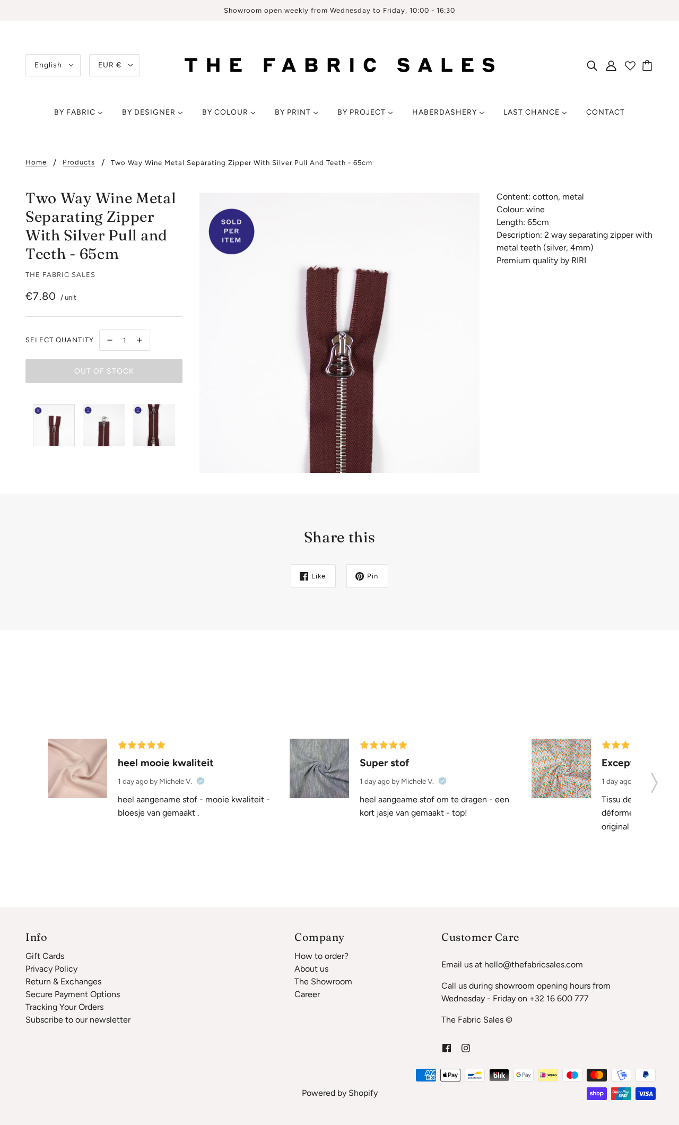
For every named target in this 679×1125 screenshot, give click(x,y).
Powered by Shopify (340, 1093)
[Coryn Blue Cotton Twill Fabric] (319, 768)
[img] (592, 65)
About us (311, 969)
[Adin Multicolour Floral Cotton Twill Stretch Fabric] (561, 768)
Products (79, 162)
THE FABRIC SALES (60, 275)
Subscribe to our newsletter (77, 1020)
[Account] (611, 65)
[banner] (339, 64)
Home (36, 162)
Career (307, 994)
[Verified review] (200, 781)
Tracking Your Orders (64, 1007)
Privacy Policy (51, 969)
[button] (654, 779)
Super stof (385, 763)
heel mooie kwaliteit (166, 763)
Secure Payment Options (72, 994)
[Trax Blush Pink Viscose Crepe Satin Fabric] (77, 768)
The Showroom (323, 981)
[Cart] (649, 65)
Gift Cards (44, 956)
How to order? (321, 956)
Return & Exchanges (63, 981)
